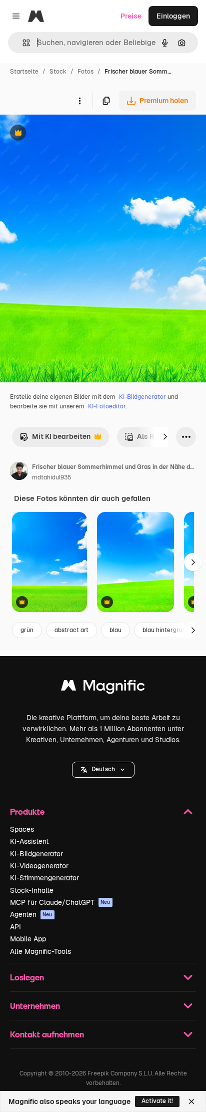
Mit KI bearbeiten (55, 439)
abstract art (71, 630)
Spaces (22, 829)
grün (27, 630)
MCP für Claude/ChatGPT (60, 902)
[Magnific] (103, 688)
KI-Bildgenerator (142, 397)
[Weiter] (165, 437)
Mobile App (28, 938)
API (15, 926)
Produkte (27, 811)
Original (64, 134)
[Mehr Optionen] (80, 101)
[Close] (192, 1101)
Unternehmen (35, 1005)
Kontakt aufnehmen (47, 1034)
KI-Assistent (29, 841)
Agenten (31, 914)
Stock (58, 72)
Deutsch (103, 769)
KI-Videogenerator (39, 865)
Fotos (86, 72)
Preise (131, 16)
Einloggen (173, 16)
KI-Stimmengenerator (44, 877)
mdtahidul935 (52, 477)
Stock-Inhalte (32, 890)
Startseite (24, 72)
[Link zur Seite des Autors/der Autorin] (19, 472)
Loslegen (27, 977)
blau (116, 630)
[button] (103, 770)
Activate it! (157, 1101)
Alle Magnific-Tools (40, 951)
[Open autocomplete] (22, 43)
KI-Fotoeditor (107, 406)
